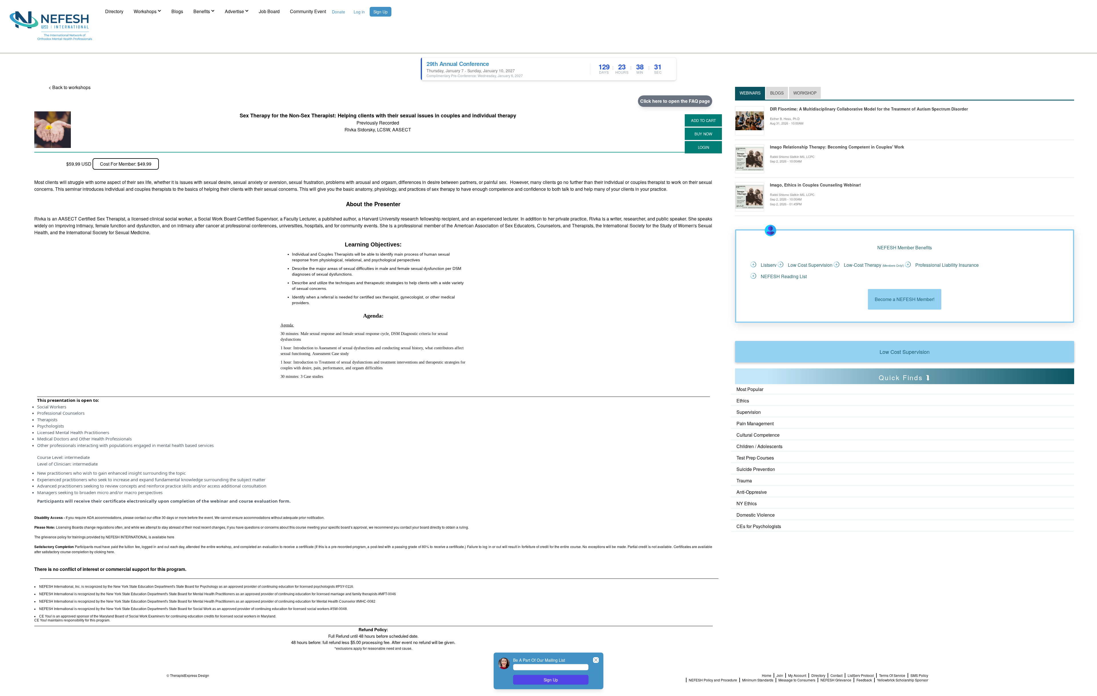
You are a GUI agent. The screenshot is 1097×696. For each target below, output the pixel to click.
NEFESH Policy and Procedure (713, 680)
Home (766, 675)
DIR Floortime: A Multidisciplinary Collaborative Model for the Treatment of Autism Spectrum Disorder (869, 109)
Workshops (145, 11)
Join (779, 675)
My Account (797, 675)
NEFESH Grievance (835, 680)
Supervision (748, 412)
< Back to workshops (70, 87)
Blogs (177, 11)
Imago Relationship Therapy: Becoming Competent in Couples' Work (837, 147)
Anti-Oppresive (751, 492)
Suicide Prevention (755, 469)
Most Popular (749, 389)
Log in (359, 12)
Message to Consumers (796, 680)
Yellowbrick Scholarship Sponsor (902, 680)
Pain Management (755, 423)
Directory (114, 11)
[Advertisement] (760, 546)
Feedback (864, 680)
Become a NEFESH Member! (904, 299)
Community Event (308, 11)
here (170, 536)
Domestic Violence (755, 515)
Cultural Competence (758, 435)
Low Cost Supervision (905, 351)
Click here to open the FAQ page (675, 101)
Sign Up (380, 12)
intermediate (77, 457)
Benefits (201, 11)
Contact (836, 675)
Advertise (234, 11)
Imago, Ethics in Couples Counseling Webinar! (815, 185)
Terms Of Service (892, 675)
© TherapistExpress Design (188, 675)
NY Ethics (746, 503)
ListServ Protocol (861, 675)
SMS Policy (919, 675)
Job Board (269, 11)
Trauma (744, 480)
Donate (338, 12)
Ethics (742, 400)
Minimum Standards (757, 680)
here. (111, 551)
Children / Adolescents (759, 446)
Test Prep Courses (755, 457)
